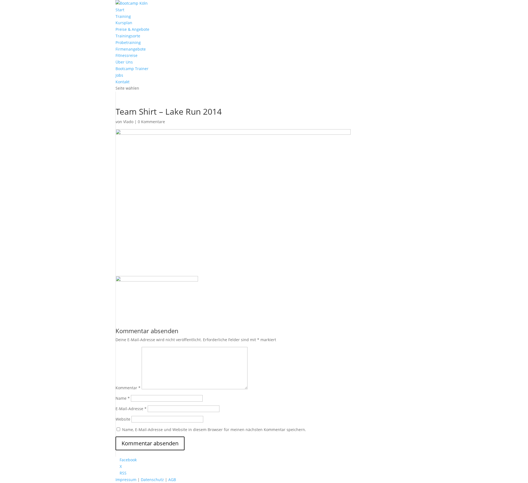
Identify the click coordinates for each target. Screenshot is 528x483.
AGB (172, 479)
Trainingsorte (128, 35)
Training (123, 16)
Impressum (126, 479)
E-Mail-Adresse (131, 408)
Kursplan (124, 22)
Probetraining (128, 42)
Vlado (128, 121)
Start (120, 9)
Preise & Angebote (132, 29)
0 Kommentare (151, 121)
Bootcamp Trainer (132, 68)
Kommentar (128, 387)
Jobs (119, 75)
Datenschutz (152, 479)
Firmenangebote (131, 49)
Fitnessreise (127, 55)
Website (123, 419)
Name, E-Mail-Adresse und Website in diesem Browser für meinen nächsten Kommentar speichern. (214, 429)
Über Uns (124, 62)
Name (123, 398)
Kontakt (123, 81)
